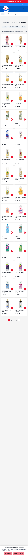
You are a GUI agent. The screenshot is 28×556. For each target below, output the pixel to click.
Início (2, 17)
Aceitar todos (8, 553)
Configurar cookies (18, 553)
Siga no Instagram (13, 14)
